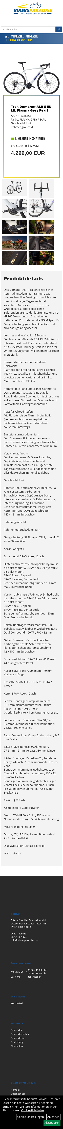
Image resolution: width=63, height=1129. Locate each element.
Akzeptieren (52, 1122)
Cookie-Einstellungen (30, 1117)
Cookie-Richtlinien (32, 1110)
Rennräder (32, 36)
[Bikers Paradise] (32, 8)
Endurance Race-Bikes (20, 40)
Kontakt (15, 1089)
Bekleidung (17, 1042)
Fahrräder (17, 36)
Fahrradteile (18, 1038)
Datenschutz (18, 1093)
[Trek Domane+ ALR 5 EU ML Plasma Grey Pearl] (31, 74)
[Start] (6, 36)
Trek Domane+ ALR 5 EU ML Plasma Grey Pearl (31, 108)
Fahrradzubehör (20, 1034)
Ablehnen (53, 1117)
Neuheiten (17, 1046)
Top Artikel (17, 1003)
